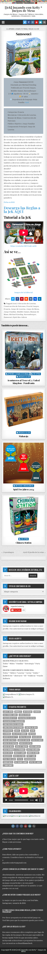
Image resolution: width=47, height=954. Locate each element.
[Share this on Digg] (35, 299)
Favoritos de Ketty (10, 737)
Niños (12, 664)
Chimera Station (23, 542)
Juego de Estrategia (10, 743)
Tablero (13, 673)
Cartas (28, 673)
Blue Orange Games (10, 715)
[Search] (44, 22)
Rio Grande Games (21, 762)
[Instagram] (32, 22)
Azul (27, 102)
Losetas (21, 673)
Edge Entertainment (20, 734)
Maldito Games (23, 312)
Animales (18, 712)
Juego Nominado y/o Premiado (14, 749)
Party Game (31, 756)
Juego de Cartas (24, 740)
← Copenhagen (7, 552)
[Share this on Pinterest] (22, 299)
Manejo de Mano (33, 753)
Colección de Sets (10, 718)
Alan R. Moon (8, 712)
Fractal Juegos (32, 306)
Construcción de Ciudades (13, 724)
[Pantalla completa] (40, 800)
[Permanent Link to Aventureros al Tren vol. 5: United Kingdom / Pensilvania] (23, 351)
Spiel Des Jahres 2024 (23, 489)
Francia (7, 309)
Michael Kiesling (16, 314)
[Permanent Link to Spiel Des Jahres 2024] (23, 463)
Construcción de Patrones (15, 306)
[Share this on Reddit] (26, 299)
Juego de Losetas (18, 309)
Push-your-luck (9, 759)
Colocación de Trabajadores (14, 721)
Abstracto (18, 676)
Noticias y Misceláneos (24, 485)
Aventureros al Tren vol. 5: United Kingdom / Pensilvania (23, 381)
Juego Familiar (10, 312)
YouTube (34, 900)
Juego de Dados (37, 740)
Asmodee (37, 712)
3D (25, 676)
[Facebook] (29, 22)
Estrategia (29, 664)
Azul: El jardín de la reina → (34, 552)
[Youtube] (36, 22)
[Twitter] (25, 22)
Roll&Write (7, 676)
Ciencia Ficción (24, 715)
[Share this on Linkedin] (39, 299)
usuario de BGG (19, 903)
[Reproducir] (6, 800)
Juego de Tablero (22, 746)
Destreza (25, 730)
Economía (7, 734)
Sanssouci (23, 34)
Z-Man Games (8, 765)
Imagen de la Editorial (23, 292)
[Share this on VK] (31, 299)
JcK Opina (36, 374)
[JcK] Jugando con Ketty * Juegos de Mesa (23, 9)
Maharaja (23, 436)
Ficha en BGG (9, 202)
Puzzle (19, 759)
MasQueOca (7, 756)
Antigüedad (28, 712)
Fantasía (32, 734)
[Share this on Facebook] (17, 299)
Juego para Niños (33, 749)
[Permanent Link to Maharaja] (23, 410)
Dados (35, 673)
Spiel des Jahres (20, 317)
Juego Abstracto (10, 740)
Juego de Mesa (32, 309)
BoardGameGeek (25, 943)
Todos (5, 664)
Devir (32, 730)
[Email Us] (40, 22)
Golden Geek (37, 737)
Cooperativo (8, 730)
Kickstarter (8, 753)
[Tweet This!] (13, 299)
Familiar (19, 664)
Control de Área (31, 727)
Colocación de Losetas (26, 304)
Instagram (6, 903)
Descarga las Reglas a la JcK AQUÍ (22, 209)
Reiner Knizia (8, 762)
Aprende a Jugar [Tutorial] (18, 29)
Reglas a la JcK (34, 29)
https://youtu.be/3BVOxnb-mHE (23, 246)
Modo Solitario (19, 756)
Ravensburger (30, 314)
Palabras (31, 676)
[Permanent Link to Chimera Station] (23, 516)
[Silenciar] (36, 800)
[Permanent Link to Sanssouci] (23, 57)
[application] (23, 791)
